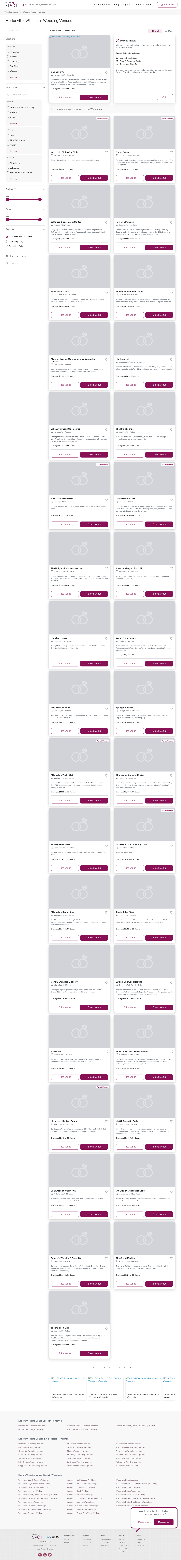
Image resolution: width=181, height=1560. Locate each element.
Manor (13, 145)
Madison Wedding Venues (29, 1447)
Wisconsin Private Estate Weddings (131, 1494)
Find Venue (86, 1539)
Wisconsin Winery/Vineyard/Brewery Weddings (39, 1494)
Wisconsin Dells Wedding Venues (130, 1447)
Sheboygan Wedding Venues (80, 1454)
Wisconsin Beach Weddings (128, 1491)
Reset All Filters (13, 30)
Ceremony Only (16, 241)
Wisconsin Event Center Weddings (33, 1480)
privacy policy (38, 1545)
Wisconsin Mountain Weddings (80, 1502)
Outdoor (13, 117)
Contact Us (141, 1539)
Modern (13, 112)
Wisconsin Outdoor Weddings (31, 1513)
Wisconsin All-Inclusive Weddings (81, 1509)
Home (66, 1539)
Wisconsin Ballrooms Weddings (32, 1506)
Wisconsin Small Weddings (78, 1491)
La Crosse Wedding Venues (79, 1462)
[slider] (7, 199)
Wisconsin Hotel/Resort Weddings (33, 1487)
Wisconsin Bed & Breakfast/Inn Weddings (134, 1502)
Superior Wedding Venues (78, 1444)
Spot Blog (104, 1545)
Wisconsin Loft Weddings (127, 1480)
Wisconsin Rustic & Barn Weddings (82, 1506)
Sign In (127, 4)
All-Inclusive (15, 163)
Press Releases (106, 1539)
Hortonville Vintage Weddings (31, 1429)
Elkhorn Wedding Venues (78, 1451)
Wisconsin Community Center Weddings (84, 1498)
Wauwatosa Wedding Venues (128, 1444)
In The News (105, 1542)
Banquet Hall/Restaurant (21, 172)
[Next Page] (130, 1367)
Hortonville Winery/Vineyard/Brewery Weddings (137, 1426)
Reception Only (16, 246)
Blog (116, 4)
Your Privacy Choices (45, 1549)
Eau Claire (14, 66)
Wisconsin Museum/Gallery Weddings (34, 1509)
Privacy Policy (124, 1545)
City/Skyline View (17, 140)
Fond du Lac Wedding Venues (129, 1451)
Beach (13, 135)
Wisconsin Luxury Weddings (30, 1502)
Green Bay (15, 61)
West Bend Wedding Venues (128, 1458)
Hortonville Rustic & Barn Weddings (82, 1429)
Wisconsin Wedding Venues (34, 12)
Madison (14, 56)
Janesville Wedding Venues (79, 1458)
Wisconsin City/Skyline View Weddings (35, 1483)
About (66, 1542)
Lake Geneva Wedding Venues (32, 1462)
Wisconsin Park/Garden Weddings (82, 1483)
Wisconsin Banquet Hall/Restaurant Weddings (38, 1498)
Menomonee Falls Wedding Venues (131, 1454)
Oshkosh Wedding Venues (79, 1447)
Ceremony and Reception (20, 237)
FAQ (139, 1542)
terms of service (51, 1545)
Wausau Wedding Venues (29, 1458)
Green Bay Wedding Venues (30, 1451)
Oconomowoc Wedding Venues (81, 1465)
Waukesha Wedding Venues (128, 1465)
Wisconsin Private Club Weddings (81, 1487)
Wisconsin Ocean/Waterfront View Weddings (135, 1498)
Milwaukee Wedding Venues (30, 1444)
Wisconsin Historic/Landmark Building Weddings (137, 1483)
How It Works (142, 1545)
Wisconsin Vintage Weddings (80, 1494)
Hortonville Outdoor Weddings (31, 1426)
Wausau (13, 71)
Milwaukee (14, 52)
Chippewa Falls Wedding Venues (32, 1465)
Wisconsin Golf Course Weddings (81, 1480)
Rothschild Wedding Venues (128, 1462)
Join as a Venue (143, 4)
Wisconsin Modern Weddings (128, 1487)
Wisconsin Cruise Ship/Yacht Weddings (84, 1513)
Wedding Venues (11, 12)
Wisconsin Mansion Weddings (31, 1491)
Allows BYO (14, 263)
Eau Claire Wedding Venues (30, 1454)
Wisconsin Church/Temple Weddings (132, 1506)
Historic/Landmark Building (22, 107)
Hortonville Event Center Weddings (82, 1426)
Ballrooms (14, 168)
